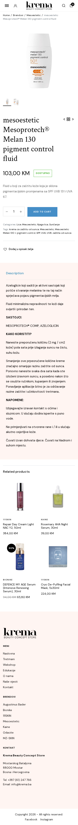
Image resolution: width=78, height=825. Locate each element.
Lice (19, 224)
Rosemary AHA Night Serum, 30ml (54, 525)
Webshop (9, 665)
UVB (49, 233)
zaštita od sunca (62, 233)
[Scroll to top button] (72, 809)
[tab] (15, 273)
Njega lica (42, 224)
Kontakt (8, 687)
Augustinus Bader (14, 704)
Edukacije (9, 670)
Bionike (8, 579)
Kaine (44, 519)
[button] (18, 249)
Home (6, 15)
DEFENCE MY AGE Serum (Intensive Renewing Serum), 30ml (19, 588)
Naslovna (9, 653)
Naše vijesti (10, 681)
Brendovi (18, 15)
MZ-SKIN (8, 738)
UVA (43, 233)
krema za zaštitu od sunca (24, 229)
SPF (38, 233)
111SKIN (7, 519)
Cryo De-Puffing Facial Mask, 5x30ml (55, 586)
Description (15, 273)
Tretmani (9, 659)
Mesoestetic (34, 15)
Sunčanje (54, 224)
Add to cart (42, 211)
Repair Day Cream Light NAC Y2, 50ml (18, 525)
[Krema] (39, 5)
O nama (8, 676)
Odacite (8, 732)
